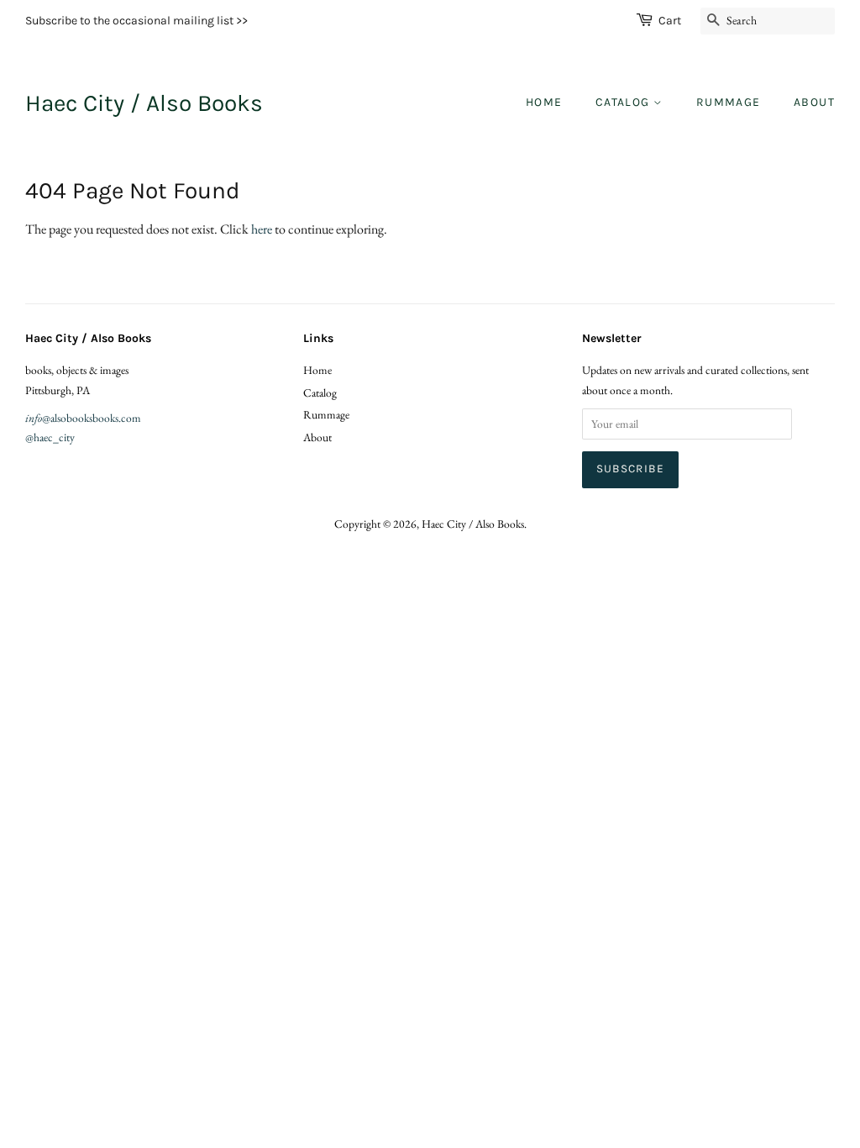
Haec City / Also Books (144, 103)
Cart (669, 20)
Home (544, 102)
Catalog (624, 102)
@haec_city (50, 437)
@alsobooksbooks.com (83, 417)
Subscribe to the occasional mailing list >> (136, 20)
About (814, 102)
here (261, 229)
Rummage (728, 102)
